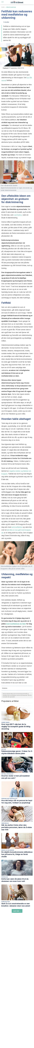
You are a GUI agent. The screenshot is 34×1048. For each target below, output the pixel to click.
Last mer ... (17, 911)
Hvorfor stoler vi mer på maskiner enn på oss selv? (15, 777)
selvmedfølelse (17, 527)
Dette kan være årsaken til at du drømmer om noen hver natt (15, 880)
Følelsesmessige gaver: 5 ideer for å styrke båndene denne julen (16, 752)
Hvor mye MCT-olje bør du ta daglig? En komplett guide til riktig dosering (15, 726)
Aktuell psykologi (11, 7)
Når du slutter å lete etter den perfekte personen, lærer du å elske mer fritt (16, 827)
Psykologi (4, 877)
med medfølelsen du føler (16, 624)
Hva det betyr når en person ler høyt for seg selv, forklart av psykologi (16, 801)
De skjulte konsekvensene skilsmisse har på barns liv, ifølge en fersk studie (17, 854)
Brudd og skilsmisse (7, 850)
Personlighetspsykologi (9, 798)
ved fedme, (18, 215)
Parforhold (5, 823)
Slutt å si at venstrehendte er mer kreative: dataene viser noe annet (15, 905)
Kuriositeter (5, 901)
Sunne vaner (5, 722)
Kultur (3, 7)
